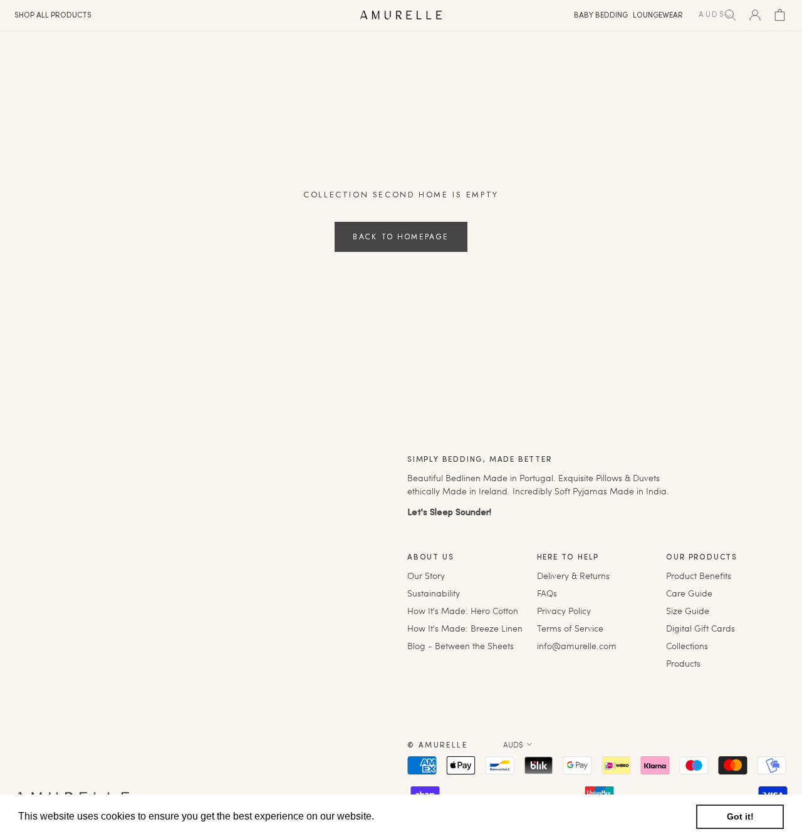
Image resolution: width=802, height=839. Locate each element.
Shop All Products (52, 15)
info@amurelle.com (577, 646)
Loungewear (658, 15)
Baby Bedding (601, 15)
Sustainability (433, 593)
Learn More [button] (403, 816)
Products (683, 663)
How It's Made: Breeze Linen (465, 628)
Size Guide (687, 611)
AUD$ (513, 744)
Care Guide (689, 593)
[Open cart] (780, 15)
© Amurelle (437, 745)
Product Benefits (698, 575)
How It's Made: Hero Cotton (462, 611)
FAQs (547, 593)
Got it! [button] (740, 816)
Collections (687, 646)
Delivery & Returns (573, 575)
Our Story (426, 575)
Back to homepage (401, 236)
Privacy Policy (564, 611)
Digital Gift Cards (700, 628)
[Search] (730, 15)
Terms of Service (570, 628)
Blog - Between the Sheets (460, 646)
